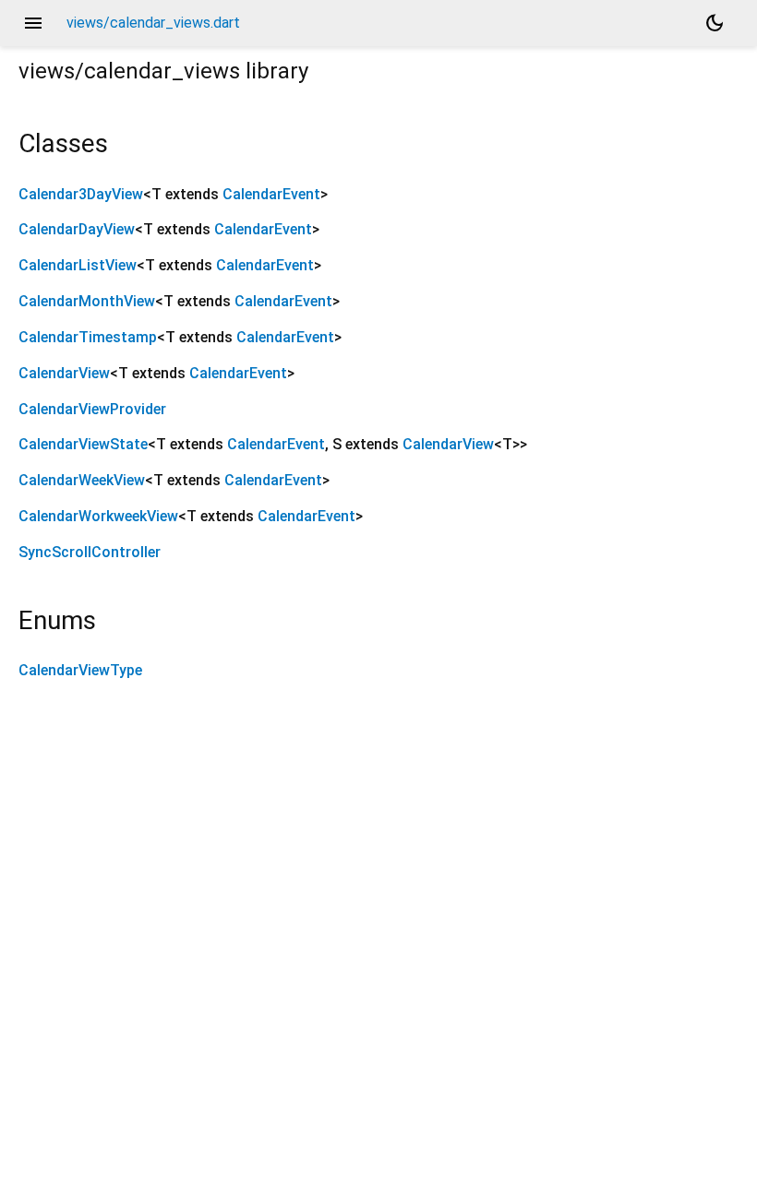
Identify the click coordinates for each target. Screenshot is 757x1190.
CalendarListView (77, 265)
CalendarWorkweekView (98, 516)
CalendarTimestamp (87, 337)
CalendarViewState (83, 444)
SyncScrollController (89, 552)
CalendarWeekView (81, 480)
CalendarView (64, 373)
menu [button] (33, 23)
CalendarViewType (80, 670)
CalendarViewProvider (92, 409)
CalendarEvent (271, 194)
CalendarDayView (76, 229)
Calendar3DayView (80, 194)
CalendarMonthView (86, 301)
